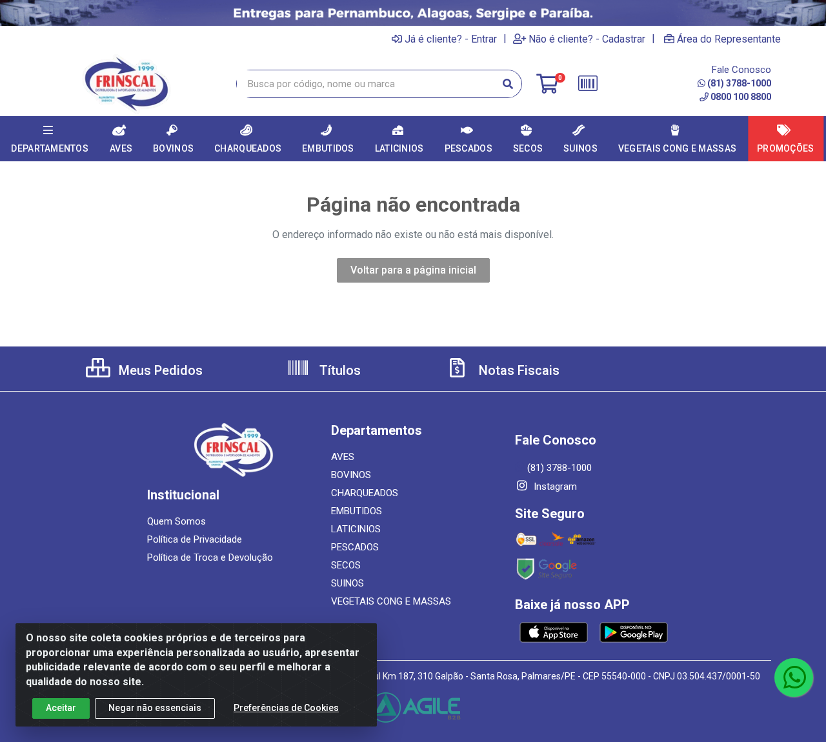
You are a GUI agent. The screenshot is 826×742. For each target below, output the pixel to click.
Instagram (554, 486)
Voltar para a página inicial (413, 270)
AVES (342, 457)
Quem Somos (176, 521)
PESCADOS (355, 547)
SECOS (346, 565)
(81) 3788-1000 (739, 83)
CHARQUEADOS (364, 493)
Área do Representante (729, 39)
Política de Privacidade (194, 539)
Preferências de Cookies (286, 708)
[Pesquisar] (507, 83)
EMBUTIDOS (356, 511)
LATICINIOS (356, 529)
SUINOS (347, 583)
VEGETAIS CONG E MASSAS (391, 601)
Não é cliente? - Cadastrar (587, 39)
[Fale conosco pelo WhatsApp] (793, 677)
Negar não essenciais (154, 708)
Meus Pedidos (159, 370)
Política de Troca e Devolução (210, 557)
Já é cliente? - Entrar (451, 39)
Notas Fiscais (517, 370)
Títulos (338, 370)
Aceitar (61, 708)
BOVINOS (351, 475)
